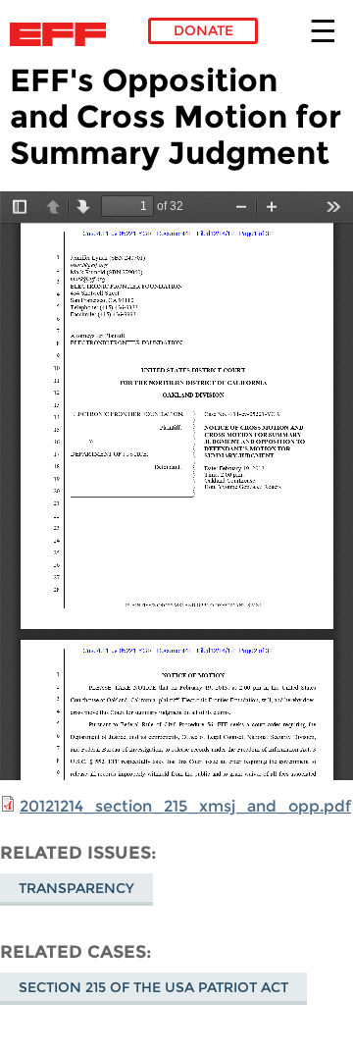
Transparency (76, 888)
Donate (203, 30)
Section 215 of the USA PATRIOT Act (153, 987)
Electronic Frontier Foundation (63, 34)
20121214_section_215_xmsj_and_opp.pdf (185, 806)
